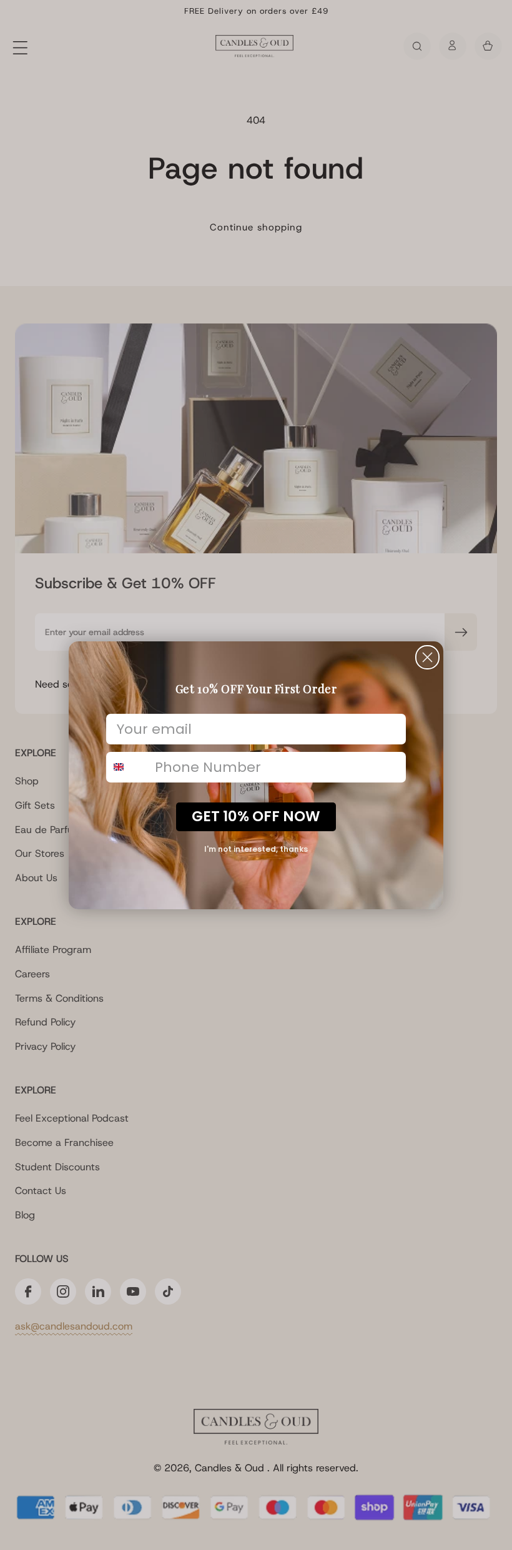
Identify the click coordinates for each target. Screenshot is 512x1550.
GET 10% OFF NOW (256, 816)
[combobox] (128, 767)
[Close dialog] (427, 657)
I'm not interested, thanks (256, 849)
